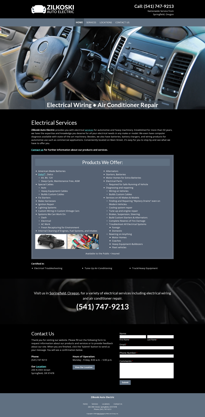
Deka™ (41, 174)
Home (85, 404)
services (89, 129)
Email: (123, 344)
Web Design (100, 413)
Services (95, 404)
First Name (125, 339)
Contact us (37, 149)
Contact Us (118, 404)
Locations (106, 404)
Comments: (126, 361)
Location (41, 366)
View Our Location (83, 367)
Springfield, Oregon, (64, 293)
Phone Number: (128, 352)
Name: (123, 333)
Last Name (152, 339)
